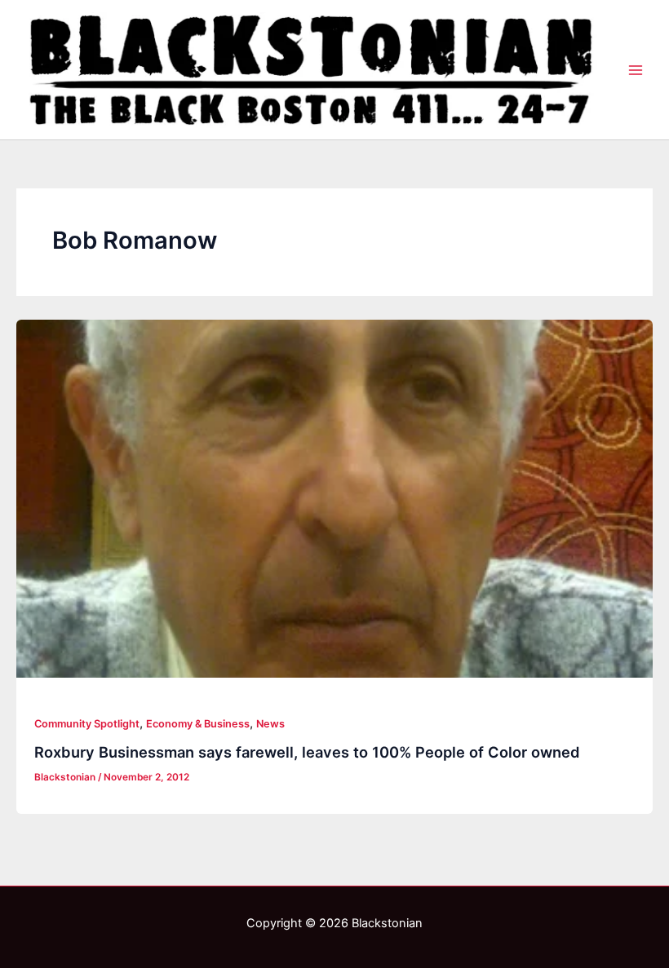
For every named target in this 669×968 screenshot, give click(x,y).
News (270, 724)
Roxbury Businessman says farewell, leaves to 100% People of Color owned (307, 752)
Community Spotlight (87, 724)
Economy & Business (198, 724)
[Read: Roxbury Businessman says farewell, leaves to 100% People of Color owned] (334, 499)
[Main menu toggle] (635, 70)
